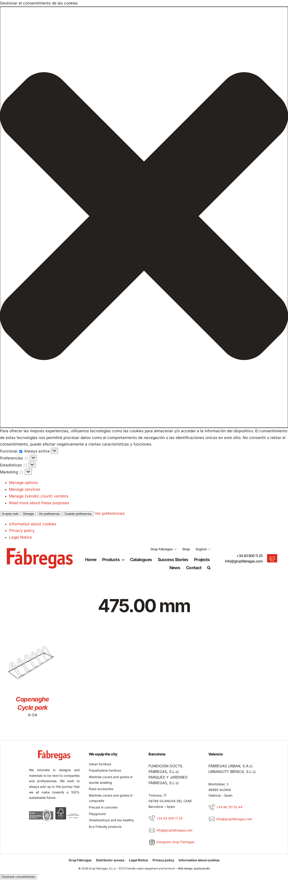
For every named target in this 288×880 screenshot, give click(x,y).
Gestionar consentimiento (18, 876)
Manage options (23, 482)
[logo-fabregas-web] (40, 550)
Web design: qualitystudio (194, 868)
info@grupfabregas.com (244, 561)
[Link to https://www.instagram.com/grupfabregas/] (152, 842)
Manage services (24, 489)
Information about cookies (32, 524)
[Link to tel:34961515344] (212, 807)
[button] (144, 217)
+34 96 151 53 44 (229, 807)
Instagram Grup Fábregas (175, 842)
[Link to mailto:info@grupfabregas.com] (152, 830)
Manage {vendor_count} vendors (38, 496)
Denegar (28, 513)
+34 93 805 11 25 (249, 555)
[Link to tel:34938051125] (152, 818)
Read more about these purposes (39, 503)
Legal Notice (20, 537)
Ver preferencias (49, 513)
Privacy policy (22, 530)
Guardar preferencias (78, 513)
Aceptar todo (10, 513)
